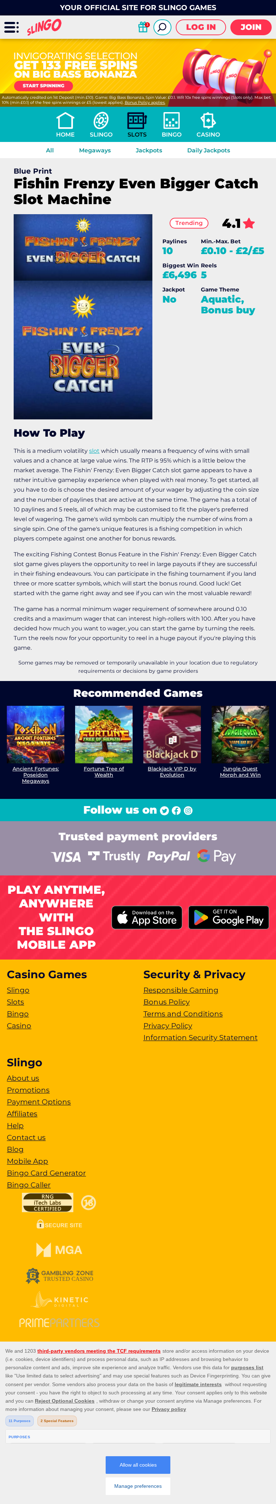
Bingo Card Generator (46, 1173)
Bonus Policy (166, 1002)
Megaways (95, 150)
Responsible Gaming (180, 990)
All (50, 150)
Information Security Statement (200, 1037)
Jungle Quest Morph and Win (240, 771)
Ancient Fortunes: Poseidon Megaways (36, 774)
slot (94, 450)
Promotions (28, 1090)
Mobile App (27, 1161)
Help (15, 1125)
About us (23, 1078)
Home (65, 134)
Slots (137, 134)
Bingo (171, 134)
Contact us (26, 1137)
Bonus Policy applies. (145, 102)
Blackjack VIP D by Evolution (172, 771)
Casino (208, 134)
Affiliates (22, 1113)
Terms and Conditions (183, 1013)
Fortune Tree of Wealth (104, 771)
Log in (201, 27)
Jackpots (149, 150)
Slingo (101, 134)
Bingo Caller (29, 1185)
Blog (15, 1149)
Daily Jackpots (208, 150)
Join (251, 27)
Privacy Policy (167, 1025)
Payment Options (39, 1102)
